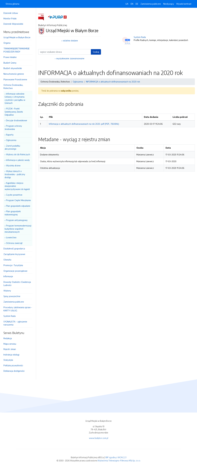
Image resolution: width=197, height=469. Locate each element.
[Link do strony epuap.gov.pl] (57, 17)
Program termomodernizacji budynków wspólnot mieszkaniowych (18, 228)
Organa (6, 43)
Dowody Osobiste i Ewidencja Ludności (17, 283)
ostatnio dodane (70, 40)
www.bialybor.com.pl (98, 438)
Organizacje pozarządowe (15, 271)
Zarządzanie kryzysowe (14, 254)
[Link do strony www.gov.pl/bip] (42, 17)
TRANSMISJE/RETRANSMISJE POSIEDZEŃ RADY (16, 50)
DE (137, 3)
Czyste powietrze (14, 194)
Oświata (7, 259)
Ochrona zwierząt (14, 243)
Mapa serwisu (9, 343)
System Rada (9, 316)
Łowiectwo (11, 237)
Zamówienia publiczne (13, 301)
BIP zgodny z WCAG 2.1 (116, 457)
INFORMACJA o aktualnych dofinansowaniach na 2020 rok (113, 81)
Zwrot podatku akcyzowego (12, 147)
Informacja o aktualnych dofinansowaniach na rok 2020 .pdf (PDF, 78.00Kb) (84, 124)
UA (126, 3)
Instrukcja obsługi (11, 354)
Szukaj (96, 51)
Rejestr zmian (9, 349)
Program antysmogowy (17, 220)
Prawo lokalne (10, 57)
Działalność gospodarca (14, 248)
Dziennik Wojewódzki (13, 23)
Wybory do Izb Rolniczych (18, 154)
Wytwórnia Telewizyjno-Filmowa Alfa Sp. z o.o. (119, 460)
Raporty (10, 134)
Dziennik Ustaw (10, 13)
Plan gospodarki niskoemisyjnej (13, 213)
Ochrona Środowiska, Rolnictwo (13, 86)
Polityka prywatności (13, 365)
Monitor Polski (9, 18)
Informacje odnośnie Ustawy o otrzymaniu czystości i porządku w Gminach (15, 98)
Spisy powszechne (11, 296)
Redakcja (7, 338)
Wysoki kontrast (183, 3)
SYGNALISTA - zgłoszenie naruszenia (15, 323)
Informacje (8, 276)
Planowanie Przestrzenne (15, 79)
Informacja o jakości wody (18, 160)
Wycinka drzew (13, 165)
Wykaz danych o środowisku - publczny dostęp (15, 174)
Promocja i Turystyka (13, 265)
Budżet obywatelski (12, 68)
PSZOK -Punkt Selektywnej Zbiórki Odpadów (14, 111)
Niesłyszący (168, 3)
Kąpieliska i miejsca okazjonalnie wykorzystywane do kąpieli (17, 186)
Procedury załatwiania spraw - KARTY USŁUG (17, 309)
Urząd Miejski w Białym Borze (16, 37)
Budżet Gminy (9, 62)
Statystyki (8, 360)
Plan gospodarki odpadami (18, 206)
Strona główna (12, 3)
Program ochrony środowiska (13, 127)
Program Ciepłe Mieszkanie (18, 200)
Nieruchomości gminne (13, 73)
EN (132, 3)
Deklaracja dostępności (14, 371)
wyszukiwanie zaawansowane (70, 58)
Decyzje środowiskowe (16, 120)
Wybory (7, 290)
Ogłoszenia (11, 140)
